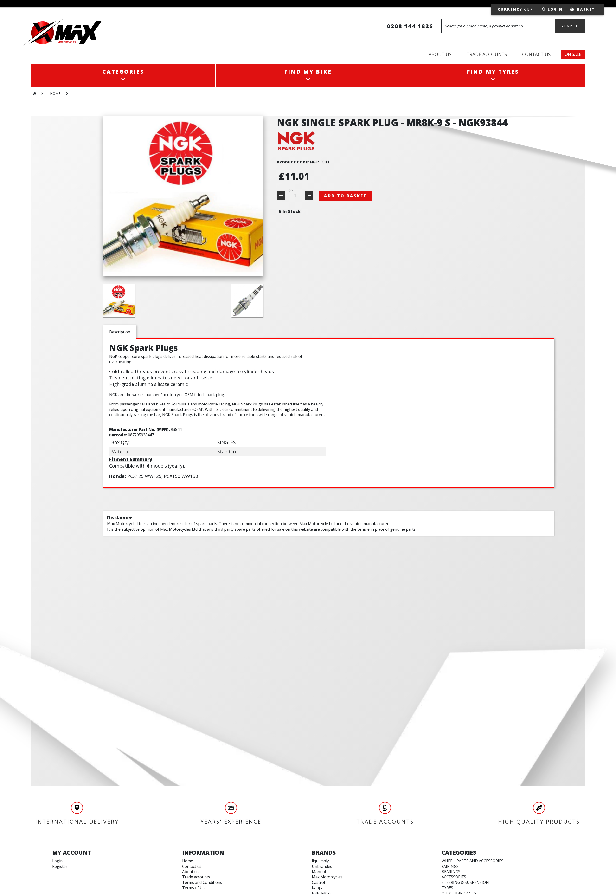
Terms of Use (194, 887)
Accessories (454, 877)
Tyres (447, 887)
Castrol (318, 882)
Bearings (451, 871)
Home (187, 860)
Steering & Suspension (465, 882)
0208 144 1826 (410, 26)
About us (190, 871)
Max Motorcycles (327, 877)
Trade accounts (196, 877)
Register (59, 866)
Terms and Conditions (202, 882)
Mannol (319, 871)
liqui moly (320, 860)
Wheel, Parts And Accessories (472, 860)
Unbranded (322, 866)
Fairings (450, 866)
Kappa (317, 887)
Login (57, 860)
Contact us (191, 866)
